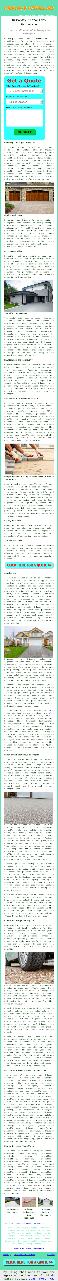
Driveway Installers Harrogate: (25, 39)
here (18, 1188)
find (13, 1151)
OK (52, 1278)
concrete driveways (26, 339)
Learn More (37, 1278)
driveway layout (30, 220)
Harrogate (49, 710)
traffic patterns (35, 545)
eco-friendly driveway (32, 406)
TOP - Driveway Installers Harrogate (24, 1223)
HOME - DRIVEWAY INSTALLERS (29, 1248)
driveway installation (22, 435)
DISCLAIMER (50, 15)
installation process (21, 318)
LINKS (27, 15)
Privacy (51, 1255)
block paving (27, 158)
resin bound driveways (36, 1102)
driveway (48, 44)
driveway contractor (38, 508)
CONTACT (41, 15)
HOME (21, 15)
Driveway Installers (24, 1255)
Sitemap (7, 1255)
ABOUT (34, 15)
